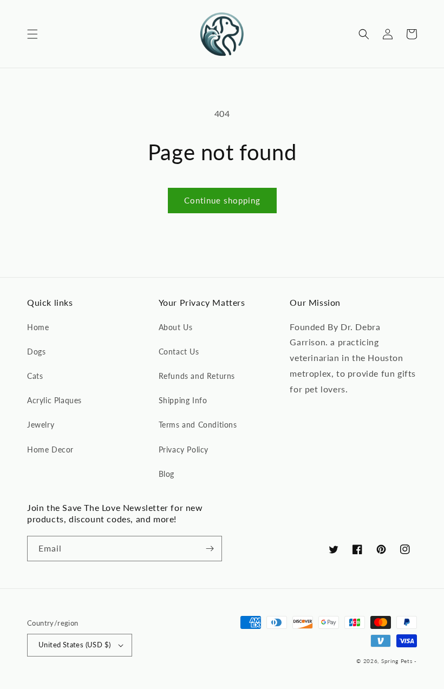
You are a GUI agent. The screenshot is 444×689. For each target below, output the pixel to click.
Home (38, 327)
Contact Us (179, 351)
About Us (176, 327)
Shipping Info (183, 400)
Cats (35, 375)
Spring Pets (397, 661)
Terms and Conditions (198, 424)
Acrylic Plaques (54, 400)
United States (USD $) (74, 644)
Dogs (36, 351)
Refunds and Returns (197, 375)
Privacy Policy (183, 449)
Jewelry (40, 424)
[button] (32, 34)
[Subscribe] (209, 548)
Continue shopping (222, 200)
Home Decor (50, 449)
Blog (166, 473)
